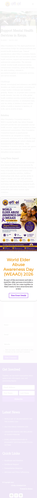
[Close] (35, 199)
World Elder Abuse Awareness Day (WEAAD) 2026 (18, 266)
